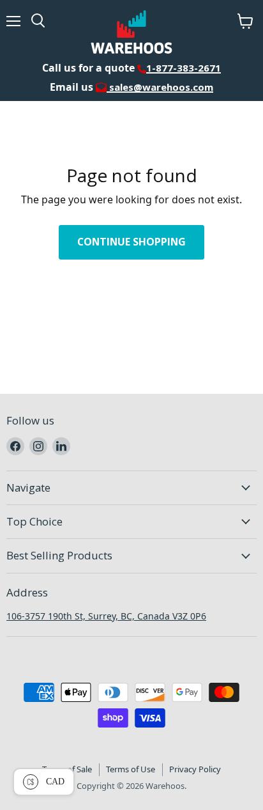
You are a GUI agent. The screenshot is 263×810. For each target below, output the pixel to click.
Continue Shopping (131, 242)
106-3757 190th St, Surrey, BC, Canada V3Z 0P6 (106, 616)
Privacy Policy (195, 769)
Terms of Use (130, 769)
